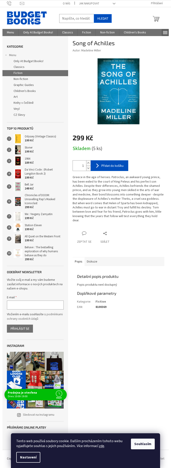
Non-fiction (21, 79)
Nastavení (28, 457)
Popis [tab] (78, 261)
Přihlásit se (19, 328)
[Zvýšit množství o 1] (88, 163)
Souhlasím (142, 444)
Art (16, 97)
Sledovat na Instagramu (38, 415)
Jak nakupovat (89, 4)
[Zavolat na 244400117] (13, 3)
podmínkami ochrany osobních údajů (35, 316)
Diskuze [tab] (92, 261)
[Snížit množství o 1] (88, 168)
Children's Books (25, 91)
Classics (19, 67)
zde (101, 446)
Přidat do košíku (112, 165)
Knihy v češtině (24, 103)
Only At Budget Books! (28, 61)
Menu (12, 55)
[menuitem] (10, 32)
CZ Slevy (19, 115)
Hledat (102, 18)
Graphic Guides (24, 85)
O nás (66, 4)
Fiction (18, 73)
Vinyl (17, 109)
